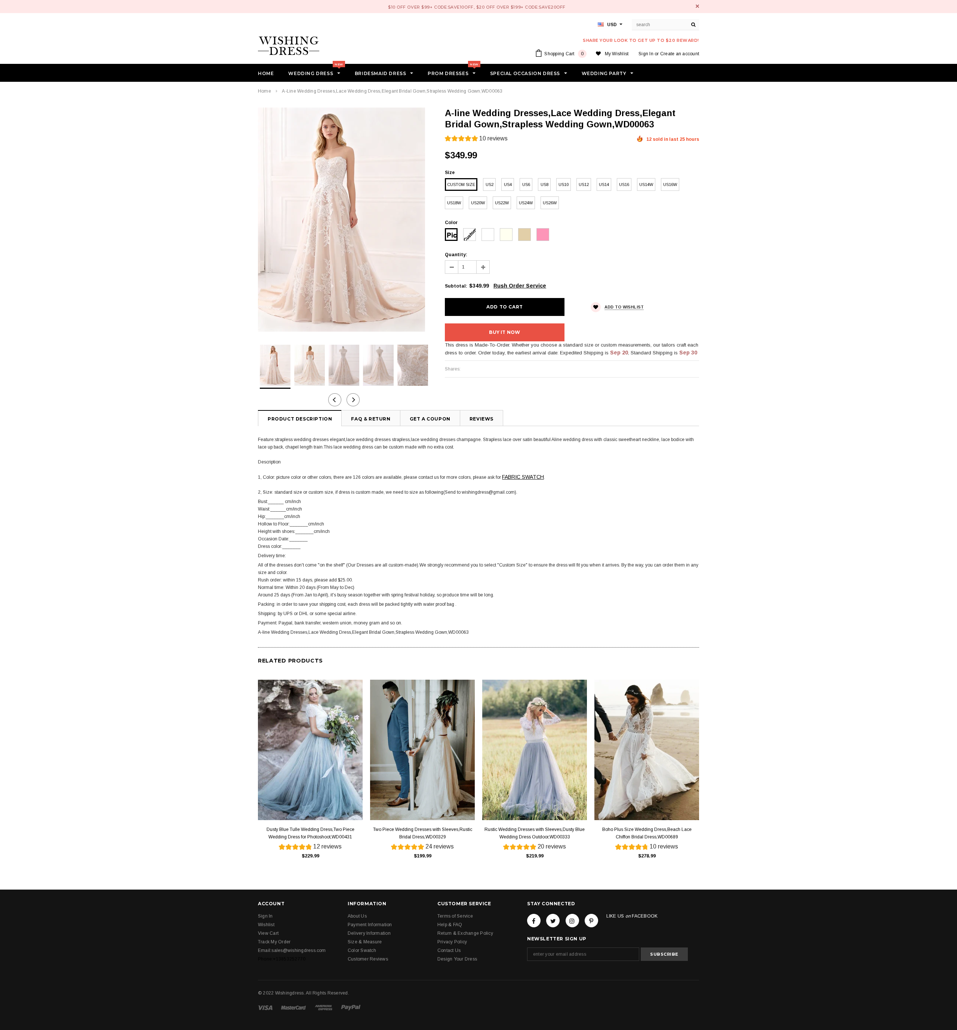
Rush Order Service (519, 286)
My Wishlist (617, 53)
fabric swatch (523, 477)
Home (264, 91)
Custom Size (461, 184)
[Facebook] (534, 920)
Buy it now (504, 332)
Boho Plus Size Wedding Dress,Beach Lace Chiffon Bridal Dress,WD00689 (647, 833)
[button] (476, 139)
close (697, 6)
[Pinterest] (591, 920)
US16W (670, 184)
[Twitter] (553, 920)
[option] (344, 220)
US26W (550, 203)
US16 (624, 184)
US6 (526, 184)
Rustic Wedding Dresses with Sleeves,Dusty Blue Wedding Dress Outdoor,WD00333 (534, 833)
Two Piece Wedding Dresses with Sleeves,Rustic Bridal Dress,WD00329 (422, 833)
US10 (563, 184)
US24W (526, 203)
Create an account (679, 53)
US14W (646, 184)
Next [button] (353, 399)
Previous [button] (334, 399)
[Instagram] (572, 920)
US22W (502, 203)
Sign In (645, 53)
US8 (544, 184)
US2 (489, 184)
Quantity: (456, 254)
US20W (478, 203)
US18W (454, 203)
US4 (508, 184)
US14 (604, 184)
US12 (584, 184)
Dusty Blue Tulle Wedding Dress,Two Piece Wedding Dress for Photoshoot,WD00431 (310, 833)
